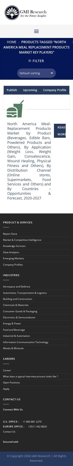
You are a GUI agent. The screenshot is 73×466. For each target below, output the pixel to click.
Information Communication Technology (25, 342)
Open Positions (11, 382)
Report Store (10, 234)
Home (11, 42)
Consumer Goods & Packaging (20, 311)
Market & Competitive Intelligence (22, 240)
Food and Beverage (14, 329)
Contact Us (9, 431)
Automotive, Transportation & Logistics (25, 293)
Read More (62, 130)
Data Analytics (11, 252)
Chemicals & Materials (16, 305)
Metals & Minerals (13, 348)
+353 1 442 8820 (37, 426)
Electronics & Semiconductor (19, 317)
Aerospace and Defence (16, 286)
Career (7, 370)
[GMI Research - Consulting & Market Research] (25, 12)
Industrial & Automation (16, 336)
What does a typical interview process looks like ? (30, 376)
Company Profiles (13, 264)
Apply (6, 389)
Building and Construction (17, 299)
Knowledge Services (14, 246)
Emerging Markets (13, 258)
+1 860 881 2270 (32, 421)
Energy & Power (12, 323)
